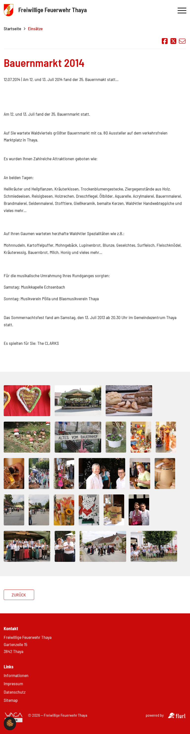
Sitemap (11, 700)
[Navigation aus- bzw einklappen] (182, 11)
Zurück (19, 595)
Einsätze (35, 28)
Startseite (12, 28)
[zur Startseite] (8, 11)
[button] (10, 725)
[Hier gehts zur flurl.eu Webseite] (176, 716)
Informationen (16, 675)
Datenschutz (14, 692)
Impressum (13, 683)
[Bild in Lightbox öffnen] (27, 401)
